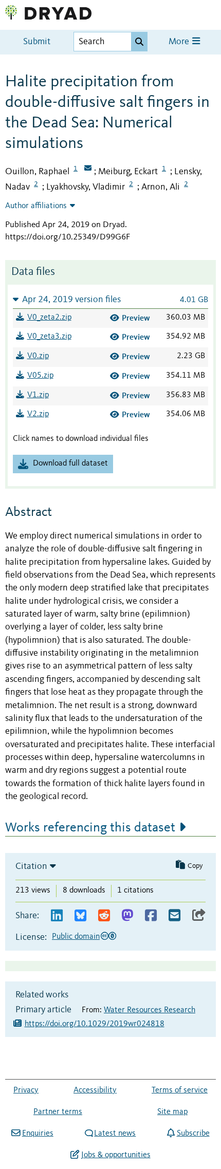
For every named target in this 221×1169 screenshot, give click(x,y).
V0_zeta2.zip (49, 317)
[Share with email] (174, 915)
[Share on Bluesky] (80, 915)
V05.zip (40, 376)
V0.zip (38, 356)
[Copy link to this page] (199, 916)
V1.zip (38, 395)
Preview (136, 318)
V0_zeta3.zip (49, 336)
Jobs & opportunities (115, 1155)
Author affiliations (36, 206)
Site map (172, 1112)
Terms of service (180, 1090)
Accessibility (95, 1090)
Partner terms (57, 1112)
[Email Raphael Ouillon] (88, 169)
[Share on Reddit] (104, 915)
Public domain (76, 937)
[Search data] (139, 41)
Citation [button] (31, 866)
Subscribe (193, 1133)
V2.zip (38, 414)
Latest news (115, 1133)
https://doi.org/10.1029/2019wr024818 (94, 1024)
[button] (110, 299)
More (180, 42)
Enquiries (37, 1133)
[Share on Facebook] (151, 915)
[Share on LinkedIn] (57, 915)
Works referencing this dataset (90, 827)
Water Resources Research (149, 1010)
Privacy (26, 1090)
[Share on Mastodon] (127, 915)
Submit (36, 42)
